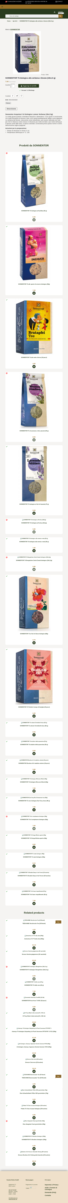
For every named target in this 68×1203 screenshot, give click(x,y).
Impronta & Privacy (51, 1185)
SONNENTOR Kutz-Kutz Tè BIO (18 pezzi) (34, 1000)
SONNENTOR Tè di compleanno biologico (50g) (34, 819)
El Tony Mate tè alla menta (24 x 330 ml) (34, 1016)
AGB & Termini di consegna (51, 1188)
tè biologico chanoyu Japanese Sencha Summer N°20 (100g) (34, 1047)
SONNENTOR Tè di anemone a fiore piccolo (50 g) (34, 431)
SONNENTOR (15, 29)
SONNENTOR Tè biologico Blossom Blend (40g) (34, 782)
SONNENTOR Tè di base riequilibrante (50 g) (34, 894)
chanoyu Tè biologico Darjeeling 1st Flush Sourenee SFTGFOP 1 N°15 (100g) (34, 1031)
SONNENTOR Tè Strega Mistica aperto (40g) (34, 838)
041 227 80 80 (12, 1190)
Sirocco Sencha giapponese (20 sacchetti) (34, 954)
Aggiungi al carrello (29, 86)
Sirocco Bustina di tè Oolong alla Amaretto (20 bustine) (34, 1155)
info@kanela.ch (13, 1198)
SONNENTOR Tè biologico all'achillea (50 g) (34, 210)
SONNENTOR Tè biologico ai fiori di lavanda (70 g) (34, 504)
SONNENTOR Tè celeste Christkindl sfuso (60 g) (34, 725)
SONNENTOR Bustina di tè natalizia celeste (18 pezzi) (34, 763)
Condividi (12, 95)
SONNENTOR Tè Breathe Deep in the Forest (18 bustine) (34, 875)
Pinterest (21, 95)
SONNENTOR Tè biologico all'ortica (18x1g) (34, 523)
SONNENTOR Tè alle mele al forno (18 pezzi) (34, 357)
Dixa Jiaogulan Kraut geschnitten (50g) (34, 1124)
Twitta (17, 95)
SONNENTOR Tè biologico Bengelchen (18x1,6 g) (34, 969)
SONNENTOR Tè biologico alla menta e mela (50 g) (34, 541)
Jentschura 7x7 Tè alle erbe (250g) (34, 939)
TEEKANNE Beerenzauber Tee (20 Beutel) (34, 1077)
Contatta (48, 1195)
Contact (60, 1)
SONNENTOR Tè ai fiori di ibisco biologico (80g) (34, 633)
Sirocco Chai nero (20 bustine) (34, 1062)
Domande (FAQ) (50, 1192)
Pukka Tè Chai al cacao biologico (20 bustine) (34, 1108)
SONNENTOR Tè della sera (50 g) (34, 985)
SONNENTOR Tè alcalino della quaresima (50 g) (34, 744)
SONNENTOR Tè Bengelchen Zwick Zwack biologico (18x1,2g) (34, 560)
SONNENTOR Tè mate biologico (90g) (34, 857)
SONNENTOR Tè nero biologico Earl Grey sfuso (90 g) (34, 800)
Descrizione (11, 109)
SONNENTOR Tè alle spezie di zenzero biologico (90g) (34, 284)
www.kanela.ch (13, 1199)
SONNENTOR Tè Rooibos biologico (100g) (34, 1139)
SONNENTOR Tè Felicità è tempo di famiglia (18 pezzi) (34, 707)
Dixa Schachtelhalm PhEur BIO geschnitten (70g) (34, 1093)
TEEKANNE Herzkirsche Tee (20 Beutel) (34, 923)
